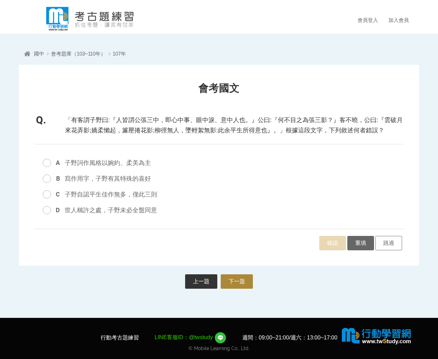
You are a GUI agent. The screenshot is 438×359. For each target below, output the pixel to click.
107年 (119, 54)
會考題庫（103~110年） (78, 54)
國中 (39, 54)
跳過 (388, 243)
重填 (360, 243)
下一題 (237, 281)
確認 (332, 243)
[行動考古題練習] (80, 19)
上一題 (201, 281)
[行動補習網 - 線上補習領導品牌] (376, 335)
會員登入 (368, 20)
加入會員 (398, 20)
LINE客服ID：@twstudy (184, 337)
